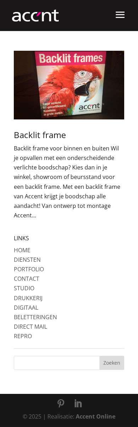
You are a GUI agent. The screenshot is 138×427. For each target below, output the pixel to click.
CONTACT (26, 279)
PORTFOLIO (29, 269)
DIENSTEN (27, 260)
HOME (22, 250)
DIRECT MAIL (30, 326)
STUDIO (24, 288)
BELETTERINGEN (35, 317)
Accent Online (95, 416)
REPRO (23, 336)
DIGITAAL (26, 307)
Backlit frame (40, 135)
